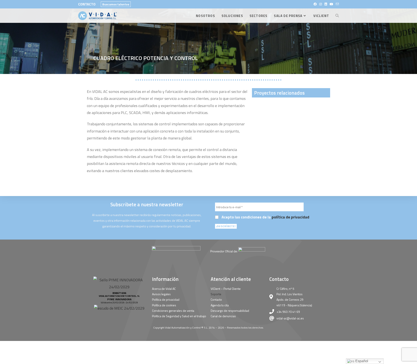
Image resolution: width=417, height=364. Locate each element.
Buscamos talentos (115, 4)
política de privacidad (290, 217)
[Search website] (337, 16)
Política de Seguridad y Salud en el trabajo (179, 316)
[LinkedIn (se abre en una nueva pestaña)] (325, 4)
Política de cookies (164, 305)
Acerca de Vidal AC (164, 288)
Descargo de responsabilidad (230, 310)
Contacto (216, 299)
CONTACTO (87, 4)
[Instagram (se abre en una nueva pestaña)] (320, 4)
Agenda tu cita (220, 305)
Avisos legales (161, 294)
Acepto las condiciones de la (265, 217)
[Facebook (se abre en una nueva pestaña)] (315, 4)
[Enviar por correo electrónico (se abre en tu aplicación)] (336, 4)
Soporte (216, 294)
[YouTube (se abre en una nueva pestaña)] (331, 4)
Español (361, 361)
